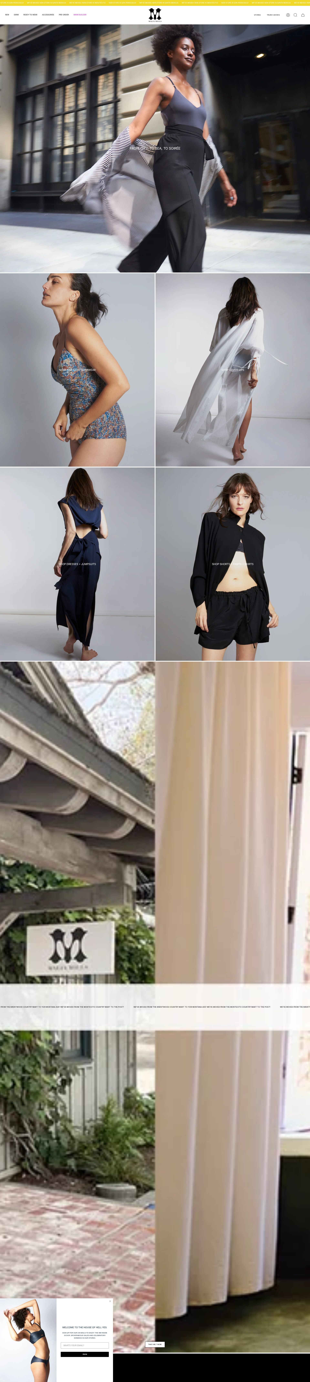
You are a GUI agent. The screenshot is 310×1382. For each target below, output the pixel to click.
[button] (7, 15)
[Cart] (303, 15)
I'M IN (85, 1354)
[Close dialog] (110, 1301)
